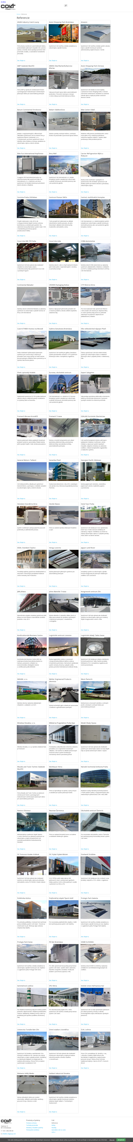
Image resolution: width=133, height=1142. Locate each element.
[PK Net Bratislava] (64, 962)
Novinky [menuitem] (54, 1127)
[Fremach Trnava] (64, 436)
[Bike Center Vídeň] (95, 130)
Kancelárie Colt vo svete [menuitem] (59, 1130)
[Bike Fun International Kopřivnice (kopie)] (64, 174)
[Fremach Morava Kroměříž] (32, 436)
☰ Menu (3, 2)
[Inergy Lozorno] (64, 568)
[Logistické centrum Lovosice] (64, 655)
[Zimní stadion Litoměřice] (64, 1050)
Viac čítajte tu (21, 60)
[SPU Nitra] (64, 1006)
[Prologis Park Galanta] (95, 918)
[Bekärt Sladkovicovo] (64, 130)
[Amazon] (95, 42)
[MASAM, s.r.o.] (32, 699)
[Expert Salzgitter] (95, 393)
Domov (18, 14)
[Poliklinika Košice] (32, 918)
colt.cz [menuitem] (53, 1132)
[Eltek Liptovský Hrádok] (32, 393)
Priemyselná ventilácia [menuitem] (32, 1130)
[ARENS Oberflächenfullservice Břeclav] (64, 88)
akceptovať (121, 1140)
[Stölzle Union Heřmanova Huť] (95, 1006)
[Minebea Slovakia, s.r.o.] (32, 743)
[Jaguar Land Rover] (95, 568)
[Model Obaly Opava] (95, 743)
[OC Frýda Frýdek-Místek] (64, 874)
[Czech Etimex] (32, 349)
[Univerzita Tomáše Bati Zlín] (32, 1050)
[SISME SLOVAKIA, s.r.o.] (95, 962)
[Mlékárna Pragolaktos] (64, 743)
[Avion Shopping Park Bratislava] (64, 42)
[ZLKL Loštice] (95, 1050)
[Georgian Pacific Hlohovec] (95, 480)
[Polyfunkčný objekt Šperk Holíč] (64, 918)
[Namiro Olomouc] (32, 831)
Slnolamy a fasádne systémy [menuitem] (34, 1127)
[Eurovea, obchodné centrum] (64, 393)
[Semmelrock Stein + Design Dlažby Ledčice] (32, 1006)
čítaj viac (112, 1140)
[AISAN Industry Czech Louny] (32, 42)
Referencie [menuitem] (55, 1123)
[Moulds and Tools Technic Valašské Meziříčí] (32, 789)
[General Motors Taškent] (32, 480)
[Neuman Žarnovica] (64, 831)
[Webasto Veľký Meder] (32, 1093)
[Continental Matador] (32, 305)
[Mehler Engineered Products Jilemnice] (64, 702)
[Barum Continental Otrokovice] (32, 130)
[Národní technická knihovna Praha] (95, 787)
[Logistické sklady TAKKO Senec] (95, 655)
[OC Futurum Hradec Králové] (32, 874)
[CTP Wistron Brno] (95, 305)
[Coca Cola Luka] (64, 261)
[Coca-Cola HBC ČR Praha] (32, 261)
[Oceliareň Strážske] (95, 874)
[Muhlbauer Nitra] (64, 787)
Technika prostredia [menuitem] (32, 1125)
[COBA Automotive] (95, 261)
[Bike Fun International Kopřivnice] (32, 174)
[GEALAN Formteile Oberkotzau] (95, 436)
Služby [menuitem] (53, 1125)
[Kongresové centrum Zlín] (95, 612)
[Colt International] (8, 9)
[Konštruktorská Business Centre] (32, 655)
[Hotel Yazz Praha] (95, 524)
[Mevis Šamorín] (95, 699)
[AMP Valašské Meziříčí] (32, 86)
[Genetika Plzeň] (64, 480)
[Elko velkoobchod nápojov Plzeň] (95, 349)
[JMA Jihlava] (32, 612)
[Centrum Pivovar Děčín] (64, 217)
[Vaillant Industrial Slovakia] (64, 1093)
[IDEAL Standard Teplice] (32, 568)
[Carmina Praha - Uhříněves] (32, 217)
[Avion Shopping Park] (95, 86)
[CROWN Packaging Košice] (64, 305)
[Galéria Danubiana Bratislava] (64, 349)
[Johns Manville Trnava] (64, 612)
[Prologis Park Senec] (32, 962)
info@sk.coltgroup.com (9, 1134)
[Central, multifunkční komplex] (95, 217)
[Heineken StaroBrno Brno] (32, 524)
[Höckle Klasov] (64, 524)
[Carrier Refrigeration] (95, 176)
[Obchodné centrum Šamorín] (95, 831)
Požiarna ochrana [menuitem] (31, 1123)
